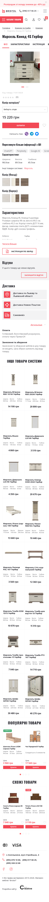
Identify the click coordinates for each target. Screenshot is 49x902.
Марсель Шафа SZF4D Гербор (32, 700)
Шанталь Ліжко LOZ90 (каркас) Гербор (11, 748)
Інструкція (39, 44)
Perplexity (21, 151)
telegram (32, 134)
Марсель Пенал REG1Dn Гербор (33, 525)
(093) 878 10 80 (13, 860)
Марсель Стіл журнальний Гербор (34, 568)
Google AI (35, 151)
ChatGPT (8, 151)
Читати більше (9, 244)
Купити (13, 767)
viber (26, 134)
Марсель (28, 168)
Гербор (27, 236)
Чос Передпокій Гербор (34, 747)
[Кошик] (44, 19)
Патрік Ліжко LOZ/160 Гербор (33, 807)
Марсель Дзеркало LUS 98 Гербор (12, 481)
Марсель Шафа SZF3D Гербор (10, 700)
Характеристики (20, 44)
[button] (20, 774)
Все (6, 44)
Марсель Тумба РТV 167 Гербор (35, 656)
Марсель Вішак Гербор (10, 437)
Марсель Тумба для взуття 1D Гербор (35, 612)
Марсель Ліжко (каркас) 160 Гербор (13, 525)
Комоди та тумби (23, 28)
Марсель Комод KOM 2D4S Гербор (33, 481)
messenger (37, 134)
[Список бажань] (39, 19)
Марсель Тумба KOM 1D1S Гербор (13, 612)
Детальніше (36, 325)
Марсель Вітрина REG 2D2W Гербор (33, 393)
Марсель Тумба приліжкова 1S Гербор (13, 656)
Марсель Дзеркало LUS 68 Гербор (34, 437)
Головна (6, 28)
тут (43, 4)
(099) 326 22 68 (13, 863)
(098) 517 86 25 (29, 11)
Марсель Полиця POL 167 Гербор (11, 568)
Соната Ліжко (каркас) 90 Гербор (12, 807)
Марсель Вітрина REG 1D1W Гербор (11, 393)
